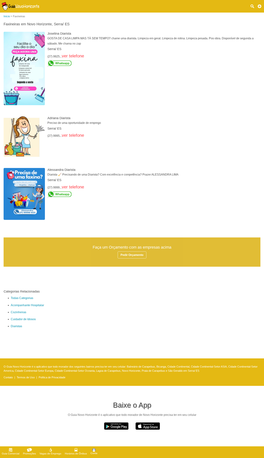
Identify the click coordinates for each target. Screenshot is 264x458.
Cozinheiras (18, 312)
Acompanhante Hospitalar (27, 305)
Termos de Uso (26, 377)
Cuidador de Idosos (23, 319)
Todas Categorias (22, 298)
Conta (94, 453)
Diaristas (16, 326)
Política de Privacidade (52, 377)
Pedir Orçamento (132, 254)
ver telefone (73, 55)
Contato (8, 377)
